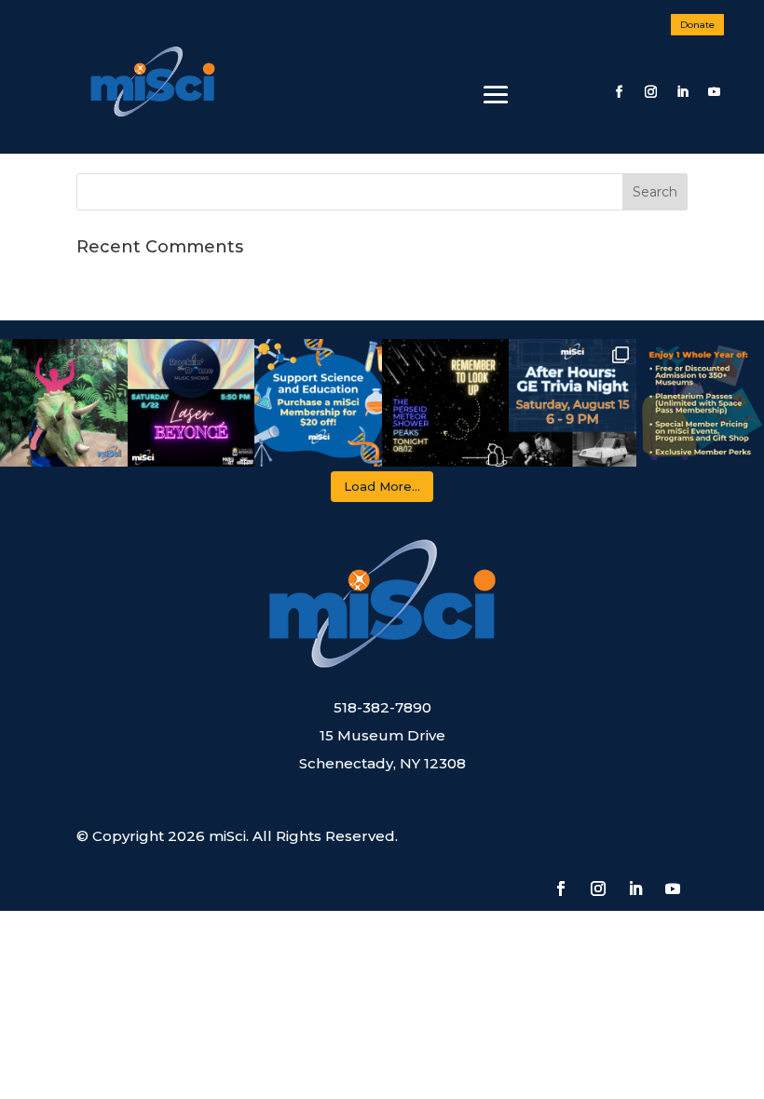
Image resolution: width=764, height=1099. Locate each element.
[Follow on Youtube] (714, 92)
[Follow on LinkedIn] (682, 92)
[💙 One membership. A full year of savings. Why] (700, 403)
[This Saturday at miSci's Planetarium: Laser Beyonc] (191, 403)
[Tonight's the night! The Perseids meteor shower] (446, 403)
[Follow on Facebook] (619, 92)
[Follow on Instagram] (650, 92)
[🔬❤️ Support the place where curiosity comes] (318, 403)
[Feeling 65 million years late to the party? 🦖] (64, 403)
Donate (697, 25)
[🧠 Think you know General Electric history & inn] (572, 403)
